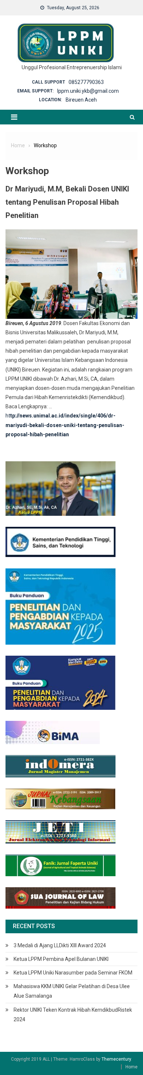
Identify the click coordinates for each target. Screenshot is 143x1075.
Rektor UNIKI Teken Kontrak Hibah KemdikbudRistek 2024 (73, 1014)
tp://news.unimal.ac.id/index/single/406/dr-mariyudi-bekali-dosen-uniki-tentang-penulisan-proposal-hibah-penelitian (65, 425)
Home (131, 1066)
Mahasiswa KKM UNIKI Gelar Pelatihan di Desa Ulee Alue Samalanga (72, 991)
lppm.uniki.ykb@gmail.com (88, 91)
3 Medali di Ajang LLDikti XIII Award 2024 (60, 945)
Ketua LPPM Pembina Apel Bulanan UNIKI (61, 959)
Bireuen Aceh (81, 99)
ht (8, 416)
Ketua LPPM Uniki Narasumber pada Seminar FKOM (73, 973)
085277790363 (86, 82)
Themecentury (116, 1059)
